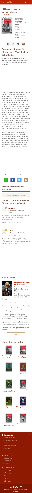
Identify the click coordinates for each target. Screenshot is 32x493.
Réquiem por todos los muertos (23, 356)
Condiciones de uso (10, 445)
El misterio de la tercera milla (9, 356)
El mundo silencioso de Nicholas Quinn (9, 424)
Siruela (16, 26)
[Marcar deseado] (18, 44)
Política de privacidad (10, 440)
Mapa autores (8, 458)
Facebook (9, 470)
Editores (6, 463)
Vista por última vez (23, 424)
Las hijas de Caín (9, 407)
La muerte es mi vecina (9, 373)
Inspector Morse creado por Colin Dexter (22, 283)
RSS (7, 478)
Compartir (12, 180)
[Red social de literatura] (6, 2)
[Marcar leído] (13, 44)
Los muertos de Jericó (23, 390)
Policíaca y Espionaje (20, 36)
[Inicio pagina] (30, 434)
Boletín (8, 481)
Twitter (8, 473)
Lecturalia (3, 6)
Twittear (19, 180)
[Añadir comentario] (23, 44)
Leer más (16, 335)
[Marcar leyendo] (8, 44)
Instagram (9, 476)
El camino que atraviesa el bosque (9, 390)
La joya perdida (23, 373)
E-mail (26, 180)
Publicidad (7, 448)
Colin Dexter (11, 6)
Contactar (7, 451)
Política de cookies (10, 443)
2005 (19, 29)
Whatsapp (6, 180)
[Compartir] (21, 2)
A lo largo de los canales (23, 407)
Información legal (9, 438)
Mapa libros (7, 460)
